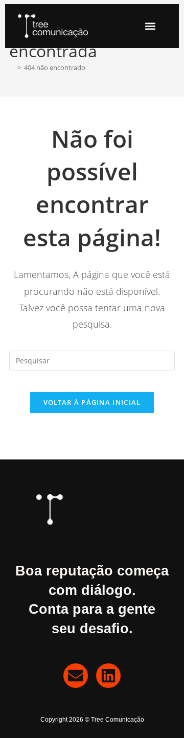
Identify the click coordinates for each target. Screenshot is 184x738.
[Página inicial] (11, 67)
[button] (150, 26)
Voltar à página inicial (92, 402)
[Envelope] (75, 675)
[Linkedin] (108, 675)
